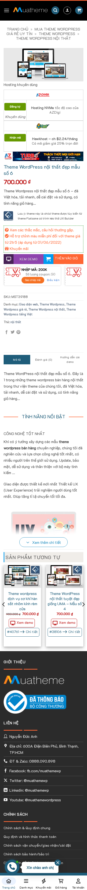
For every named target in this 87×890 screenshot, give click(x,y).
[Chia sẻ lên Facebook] (6, 332)
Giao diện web (28, 304)
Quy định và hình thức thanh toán (30, 836)
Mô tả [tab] (17, 359)
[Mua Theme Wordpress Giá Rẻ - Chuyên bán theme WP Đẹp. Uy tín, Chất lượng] (30, 10)
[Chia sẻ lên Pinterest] (18, 332)
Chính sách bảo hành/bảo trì (26, 854)
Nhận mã (15, 137)
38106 (64, 631)
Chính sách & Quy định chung (27, 828)
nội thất (15, 322)
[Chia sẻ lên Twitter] (12, 332)
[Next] (83, 614)
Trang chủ (17, 28)
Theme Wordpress (57, 33)
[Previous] (4, 614)
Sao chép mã (33, 280)
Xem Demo (28, 259)
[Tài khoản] (67, 10)
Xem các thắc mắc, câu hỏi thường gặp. (41, 229)
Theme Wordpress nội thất (43, 38)
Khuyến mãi (19, 248)
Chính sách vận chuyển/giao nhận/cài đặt (37, 845)
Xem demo (25, 622)
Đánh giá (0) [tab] (43, 359)
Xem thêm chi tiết (46, 542)
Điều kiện (53, 280)
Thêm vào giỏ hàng (66, 260)
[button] (6, 10)
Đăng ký (15, 106)
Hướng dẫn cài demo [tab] (70, 359)
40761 (22, 631)
